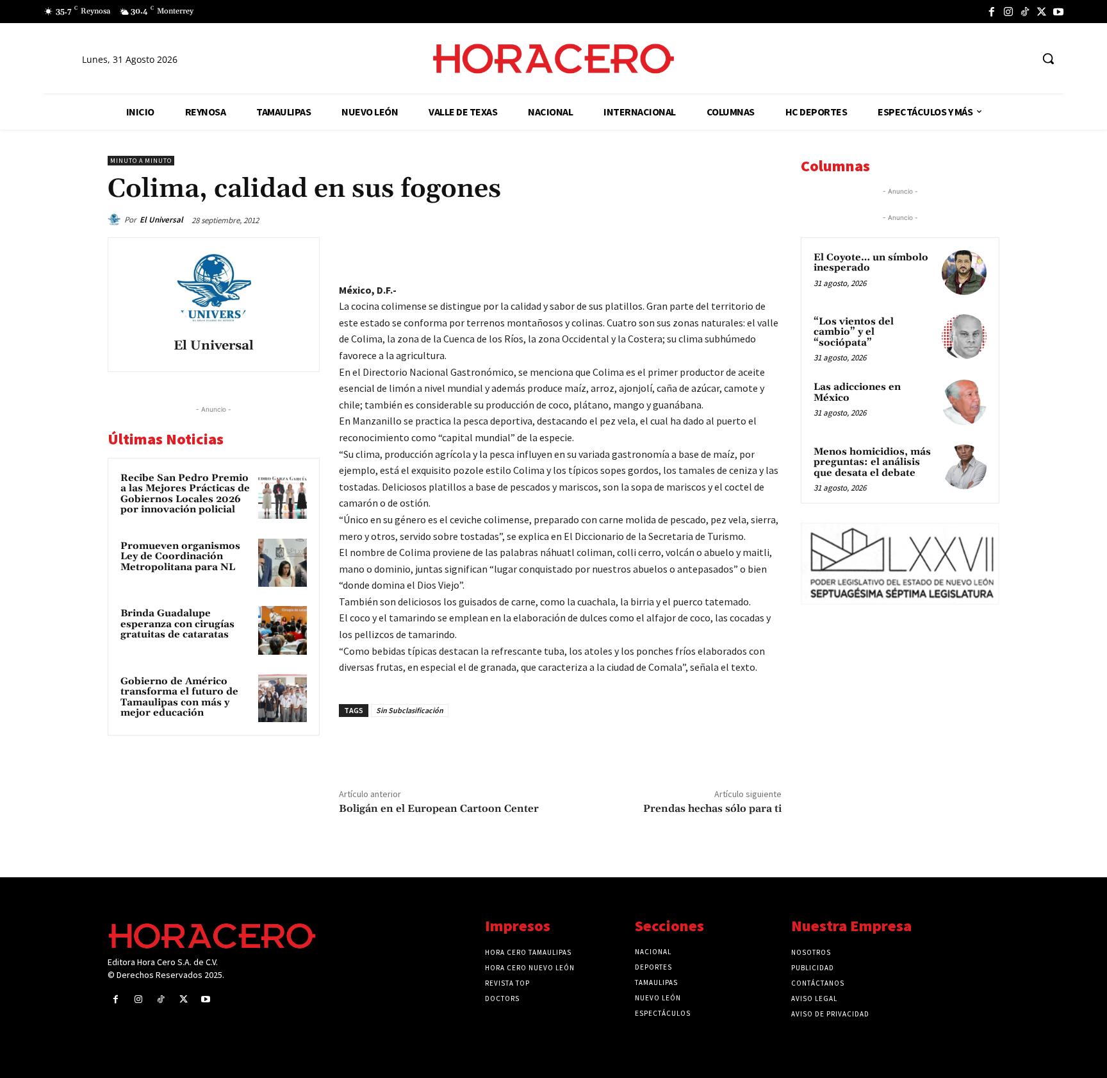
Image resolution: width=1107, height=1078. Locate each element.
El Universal (161, 219)
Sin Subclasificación (409, 710)
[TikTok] (1025, 11)
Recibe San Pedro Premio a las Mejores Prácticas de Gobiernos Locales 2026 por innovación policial (185, 494)
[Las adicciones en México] (964, 402)
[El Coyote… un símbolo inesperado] (964, 272)
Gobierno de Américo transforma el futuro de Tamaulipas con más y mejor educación (179, 697)
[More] (768, 250)
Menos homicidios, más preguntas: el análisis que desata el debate (872, 462)
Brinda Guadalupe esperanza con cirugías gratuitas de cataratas (177, 624)
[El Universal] (116, 220)
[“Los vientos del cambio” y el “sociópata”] (964, 336)
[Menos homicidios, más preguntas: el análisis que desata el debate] (964, 466)
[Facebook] (992, 11)
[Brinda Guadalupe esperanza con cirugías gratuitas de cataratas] (282, 630)
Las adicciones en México (857, 392)
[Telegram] (708, 250)
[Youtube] (1058, 11)
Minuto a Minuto (141, 160)
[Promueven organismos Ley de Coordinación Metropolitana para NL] (282, 563)
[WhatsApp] (679, 250)
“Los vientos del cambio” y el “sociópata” (854, 332)
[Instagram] (1008, 11)
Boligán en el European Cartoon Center (439, 808)
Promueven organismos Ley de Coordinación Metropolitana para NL (180, 556)
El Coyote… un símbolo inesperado (871, 262)
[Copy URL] (738, 250)
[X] (1042, 11)
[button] (1048, 58)
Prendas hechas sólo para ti (712, 808)
